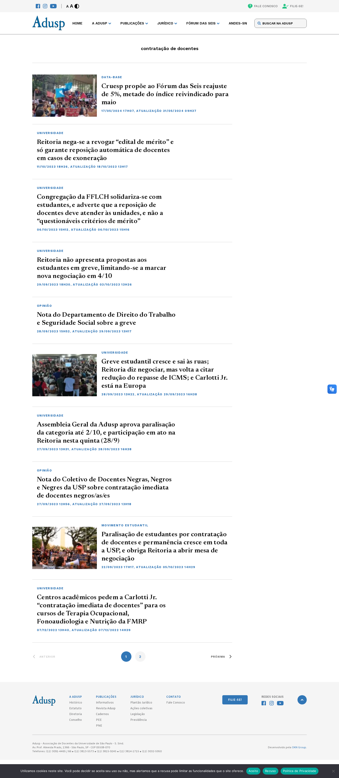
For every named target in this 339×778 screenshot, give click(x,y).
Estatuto (75, 708)
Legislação (137, 714)
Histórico (75, 703)
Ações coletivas (141, 708)
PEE (99, 720)
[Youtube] (53, 6)
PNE (99, 726)
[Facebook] (38, 6)
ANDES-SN (238, 23)
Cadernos (102, 714)
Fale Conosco (175, 703)
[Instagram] (45, 6)
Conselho (75, 720)
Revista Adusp (106, 708)
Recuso (270, 771)
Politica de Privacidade (299, 771)
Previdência (138, 720)
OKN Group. (299, 747)
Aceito (253, 771)
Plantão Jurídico (141, 703)
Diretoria (75, 714)
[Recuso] (333, 771)
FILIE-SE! (296, 6)
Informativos (105, 703)
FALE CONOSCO (266, 6)
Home (77, 23)
